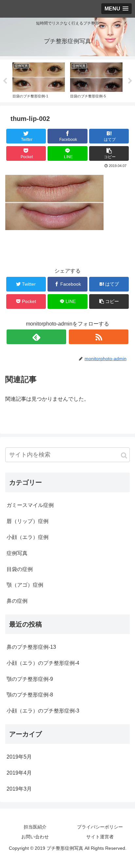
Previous (5, 81)
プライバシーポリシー (100, 827)
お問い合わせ (35, 836)
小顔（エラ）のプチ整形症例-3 (43, 710)
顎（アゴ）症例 (25, 585)
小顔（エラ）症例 (27, 537)
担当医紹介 (35, 827)
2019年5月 (19, 757)
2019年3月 (19, 789)
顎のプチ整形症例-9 (30, 679)
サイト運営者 (100, 836)
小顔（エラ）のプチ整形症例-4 (43, 663)
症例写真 (17, 553)
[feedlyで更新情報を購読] (36, 336)
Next (130, 81)
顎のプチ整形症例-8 (30, 694)
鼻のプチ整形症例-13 (31, 647)
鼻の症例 (17, 601)
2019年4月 (19, 773)
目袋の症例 (20, 569)
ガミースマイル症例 (30, 505)
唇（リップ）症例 (27, 521)
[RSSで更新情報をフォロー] (98, 336)
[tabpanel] (39, 79)
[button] (124, 455)
